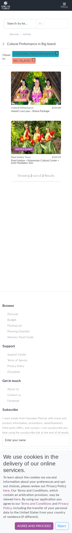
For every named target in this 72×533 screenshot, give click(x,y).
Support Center (16, 354)
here (6, 490)
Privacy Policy (15, 366)
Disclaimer (13, 372)
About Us (13, 389)
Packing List (14, 325)
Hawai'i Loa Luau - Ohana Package (30, 111)
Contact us (14, 395)
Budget (11, 320)
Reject (62, 526)
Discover (14, 34)
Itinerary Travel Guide (20, 337)
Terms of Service (17, 360)
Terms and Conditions (36, 503)
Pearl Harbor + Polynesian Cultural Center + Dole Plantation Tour (35, 161)
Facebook (13, 401)
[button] (64, 5)
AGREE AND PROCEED (34, 526)
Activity (27, 34)
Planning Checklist (18, 331)
